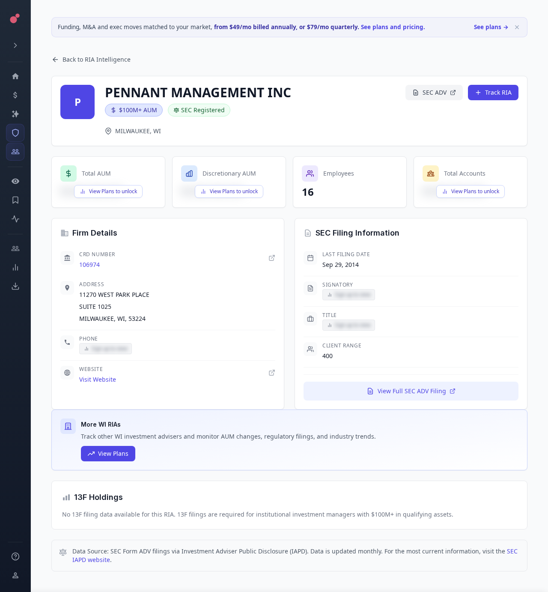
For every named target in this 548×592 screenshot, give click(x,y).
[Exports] (15, 286)
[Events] (15, 95)
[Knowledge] (15, 556)
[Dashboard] (15, 76)
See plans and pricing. (393, 27)
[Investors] (15, 152)
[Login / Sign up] (15, 575)
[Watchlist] (15, 181)
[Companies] (15, 114)
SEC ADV (435, 92)
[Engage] (15, 248)
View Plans (113, 453)
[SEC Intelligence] (15, 133)
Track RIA (498, 92)
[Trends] (15, 267)
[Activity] (15, 219)
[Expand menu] (15, 45)
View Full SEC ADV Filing (412, 391)
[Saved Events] (15, 200)
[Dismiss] (517, 27)
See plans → (491, 27)
